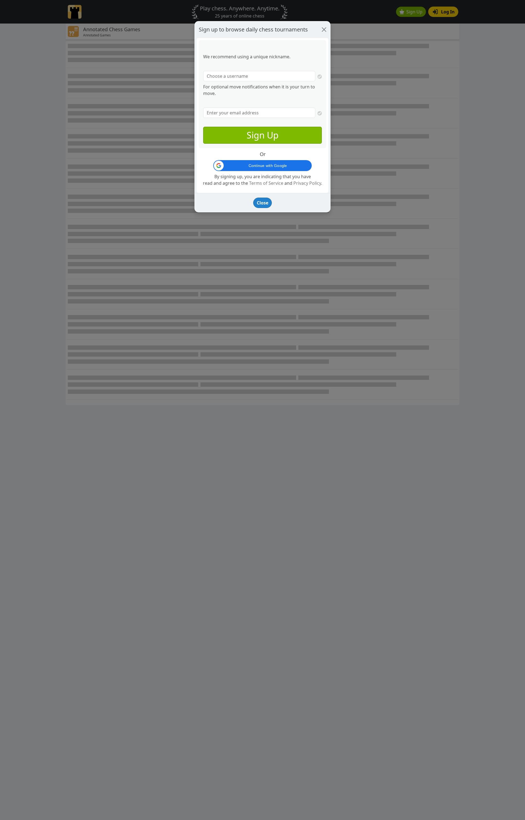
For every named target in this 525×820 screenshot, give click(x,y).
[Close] (324, 29)
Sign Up (263, 135)
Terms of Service (266, 183)
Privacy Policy (307, 183)
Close (262, 203)
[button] (262, 165)
